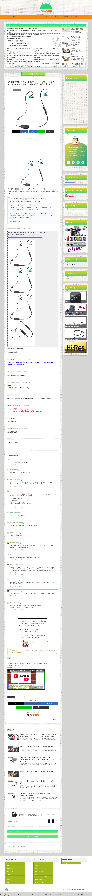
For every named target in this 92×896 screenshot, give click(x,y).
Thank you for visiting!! (68, 863)
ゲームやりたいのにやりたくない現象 (17, 45)
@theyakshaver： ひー (12, 542)
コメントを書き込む (33, 836)
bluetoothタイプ (12, 697)
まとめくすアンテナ (39, 879)
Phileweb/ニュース (17, 221)
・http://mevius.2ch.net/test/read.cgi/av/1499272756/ (46, 450)
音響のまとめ (9, 865)
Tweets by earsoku (70, 182)
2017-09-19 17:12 (18, 512)
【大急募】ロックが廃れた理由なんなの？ (17, 59)
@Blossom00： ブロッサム (13, 554)
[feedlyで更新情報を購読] (34, 715)
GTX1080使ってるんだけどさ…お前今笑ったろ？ (20, 43)
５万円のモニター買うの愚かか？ (15, 41)
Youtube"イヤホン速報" (21, 665)
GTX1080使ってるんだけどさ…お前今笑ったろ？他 (19, 65)
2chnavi (37, 863)
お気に (21, 464)
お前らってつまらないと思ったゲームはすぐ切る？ (20, 36)
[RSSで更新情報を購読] (37, 715)
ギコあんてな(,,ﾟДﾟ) (39, 882)
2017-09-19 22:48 (21, 564)
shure (27, 697)
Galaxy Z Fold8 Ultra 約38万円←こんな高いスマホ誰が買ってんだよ (25, 34)
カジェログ (9, 882)
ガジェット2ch (10, 871)
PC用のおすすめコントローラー (15, 38)
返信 (12, 464)
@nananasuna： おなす (12, 602)
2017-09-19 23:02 (17, 602)
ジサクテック (9, 879)
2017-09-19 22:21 (18, 554)
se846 (23, 697)
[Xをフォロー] (28, 715)
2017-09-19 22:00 (17, 542)
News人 (36, 868)
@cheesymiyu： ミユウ (12, 532)
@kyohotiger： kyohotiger (13, 512)
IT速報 (8, 874)
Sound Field (9, 863)
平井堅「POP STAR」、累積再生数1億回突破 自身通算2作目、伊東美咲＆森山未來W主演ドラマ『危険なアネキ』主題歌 (46, 55)
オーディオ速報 (10, 868)
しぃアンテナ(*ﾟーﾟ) (39, 874)
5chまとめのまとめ (39, 871)
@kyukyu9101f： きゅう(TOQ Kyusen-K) (14, 564)
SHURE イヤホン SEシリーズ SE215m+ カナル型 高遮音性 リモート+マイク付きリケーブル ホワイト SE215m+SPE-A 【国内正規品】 (33, 651)
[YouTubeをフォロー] (31, 715)
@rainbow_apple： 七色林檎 (13, 479)
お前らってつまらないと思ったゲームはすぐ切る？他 (20, 66)
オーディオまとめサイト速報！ (41, 876)
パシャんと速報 (10, 876)
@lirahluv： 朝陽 (12, 469)
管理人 (76, 136)
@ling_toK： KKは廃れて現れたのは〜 (14, 522)
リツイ (16, 464)
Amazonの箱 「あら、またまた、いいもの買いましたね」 (22, 28)
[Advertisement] (33, 148)
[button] (50, 131)
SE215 (18, 697)
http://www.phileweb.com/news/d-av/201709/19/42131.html (25, 237)
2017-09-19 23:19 (18, 479)
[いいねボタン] (9, 658)
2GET (36, 865)
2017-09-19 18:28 (17, 532)
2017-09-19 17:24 (21, 522)
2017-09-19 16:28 (16, 469)
